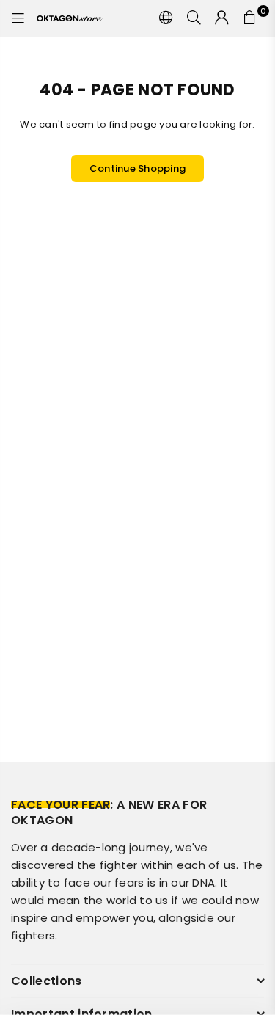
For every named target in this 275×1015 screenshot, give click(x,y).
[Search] (194, 18)
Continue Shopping (137, 168)
